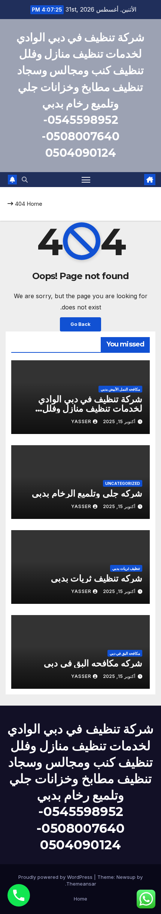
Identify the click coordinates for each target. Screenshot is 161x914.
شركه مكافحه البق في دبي (93, 663)
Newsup (126, 877)
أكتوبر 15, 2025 (119, 421)
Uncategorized (122, 483)
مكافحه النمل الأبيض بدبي (120, 389)
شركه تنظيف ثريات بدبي (96, 578)
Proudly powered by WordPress (56, 877)
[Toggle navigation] (86, 179)
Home (34, 203)
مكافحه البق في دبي (125, 653)
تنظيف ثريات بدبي (126, 568)
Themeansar (81, 884)
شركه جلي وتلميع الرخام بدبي (87, 493)
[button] (25, 179)
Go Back (80, 324)
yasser (81, 421)
